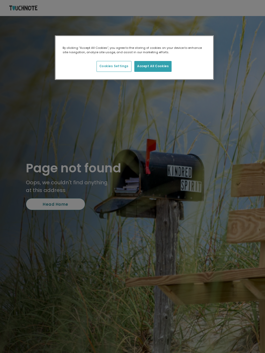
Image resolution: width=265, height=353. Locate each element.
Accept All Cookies (153, 66)
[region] (134, 57)
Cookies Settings (114, 66)
